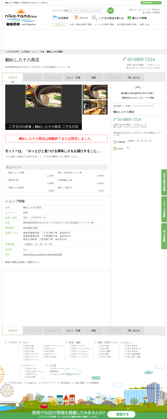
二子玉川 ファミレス (31, 359)
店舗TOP (12, 77)
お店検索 (25, 52)
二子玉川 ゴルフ (31, 369)
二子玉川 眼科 (103, 354)
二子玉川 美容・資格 (132, 357)
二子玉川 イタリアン (31, 354)
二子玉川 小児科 (104, 357)
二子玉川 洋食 (28, 351)
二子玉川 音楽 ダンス (132, 348)
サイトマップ (49, 383)
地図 (93, 77)
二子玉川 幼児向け (131, 351)
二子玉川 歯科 (103, 346)
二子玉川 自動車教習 (132, 354)
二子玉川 (12, 342)
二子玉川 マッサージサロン (80, 348)
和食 (42, 52)
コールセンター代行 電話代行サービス (64, 374)
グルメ (35, 52)
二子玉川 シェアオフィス (59, 369)
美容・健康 (75, 342)
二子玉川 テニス (31, 374)
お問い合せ (144, 24)
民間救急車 (53, 371)
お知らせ (32, 383)
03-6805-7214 (141, 59)
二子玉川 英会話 (130, 346)
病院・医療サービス (108, 342)
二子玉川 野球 (30, 377)
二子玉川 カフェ (49, 348)
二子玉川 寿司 (48, 351)
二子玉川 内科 (103, 348)
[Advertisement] (83, 39)
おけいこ (128, 342)
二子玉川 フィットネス (78, 357)
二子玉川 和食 (28, 346)
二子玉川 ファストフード (53, 346)
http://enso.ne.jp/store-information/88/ (42, 254)
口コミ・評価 (73, 77)
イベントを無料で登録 (104, 24)
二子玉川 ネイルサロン (78, 354)
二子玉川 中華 (28, 348)
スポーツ (28, 365)
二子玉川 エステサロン (78, 351)
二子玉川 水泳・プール (33, 371)
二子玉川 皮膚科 (104, 351)
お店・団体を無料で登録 (81, 24)
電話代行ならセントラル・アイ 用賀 (138, 98)
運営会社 (65, 383)
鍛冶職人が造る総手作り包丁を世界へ (138, 93)
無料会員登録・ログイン (152, 3)
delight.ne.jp (158, 388)
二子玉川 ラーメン (50, 354)
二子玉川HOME (12, 52)
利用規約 (94, 383)
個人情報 (80, 383)
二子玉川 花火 (15, 383)
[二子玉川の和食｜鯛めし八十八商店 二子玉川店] (43, 96)
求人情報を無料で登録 (127, 24)
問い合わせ (134, 77)
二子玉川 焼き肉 (49, 357)
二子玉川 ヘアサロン (77, 346)
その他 (52, 365)
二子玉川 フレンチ (30, 357)
